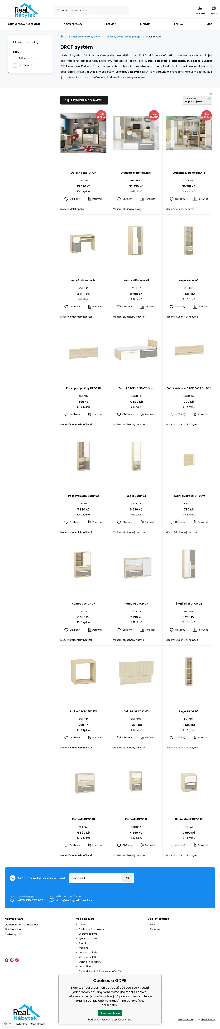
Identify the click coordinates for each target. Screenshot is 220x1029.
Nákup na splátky (88, 957)
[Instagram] (17, 960)
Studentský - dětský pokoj (84, 36)
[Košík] (214, 8)
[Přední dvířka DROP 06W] (189, 456)
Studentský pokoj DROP (136, 173)
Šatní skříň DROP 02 (189, 604)
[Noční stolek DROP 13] (189, 779)
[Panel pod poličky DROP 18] (83, 349)
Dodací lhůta (86, 966)
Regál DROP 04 (136, 496)
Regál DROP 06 (188, 711)
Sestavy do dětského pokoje (123, 36)
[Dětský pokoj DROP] (83, 133)
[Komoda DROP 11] (136, 779)
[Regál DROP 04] (136, 456)
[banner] (26, 10)
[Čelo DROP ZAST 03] (136, 672)
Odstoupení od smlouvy (92, 929)
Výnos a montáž (88, 938)
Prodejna (83, 947)
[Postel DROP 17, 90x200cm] (136, 349)
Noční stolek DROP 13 (189, 819)
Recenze (155, 929)
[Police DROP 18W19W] (83, 672)
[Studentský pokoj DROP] (136, 133)
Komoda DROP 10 (83, 819)
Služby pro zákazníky (90, 961)
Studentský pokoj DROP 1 (188, 173)
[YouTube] (12, 960)
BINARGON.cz (208, 1019)
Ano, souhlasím (110, 1013)
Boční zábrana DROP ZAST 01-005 (189, 388)
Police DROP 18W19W (83, 711)
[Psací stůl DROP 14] (83, 241)
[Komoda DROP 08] (136, 564)
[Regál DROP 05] (189, 241)
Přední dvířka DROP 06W (189, 496)
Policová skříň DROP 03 (83, 496)
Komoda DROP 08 (136, 604)
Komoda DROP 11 (136, 819)
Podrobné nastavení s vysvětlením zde (110, 1019)
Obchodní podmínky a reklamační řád (100, 971)
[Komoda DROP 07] (83, 564)
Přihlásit (127, 878)
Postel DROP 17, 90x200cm (136, 388)
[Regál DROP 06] (189, 672)
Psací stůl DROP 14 (83, 280)
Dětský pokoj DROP (83, 173)
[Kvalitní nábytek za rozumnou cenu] (61, 36)
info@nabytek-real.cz (74, 900)
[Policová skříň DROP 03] (83, 456)
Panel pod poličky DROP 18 (83, 388)
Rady (153, 924)
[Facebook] (6, 960)
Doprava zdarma (88, 933)
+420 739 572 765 (30, 900)
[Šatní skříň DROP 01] (136, 241)
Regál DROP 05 (188, 280)
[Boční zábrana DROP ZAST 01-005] (189, 349)
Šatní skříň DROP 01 (136, 280)
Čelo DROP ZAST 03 (136, 711)
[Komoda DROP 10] (83, 779)
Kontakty (84, 943)
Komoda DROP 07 (83, 604)
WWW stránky (185, 1019)
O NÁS (82, 924)
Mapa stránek (37, 1024)
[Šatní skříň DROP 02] (189, 564)
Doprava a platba (88, 952)
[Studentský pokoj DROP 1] (189, 133)
